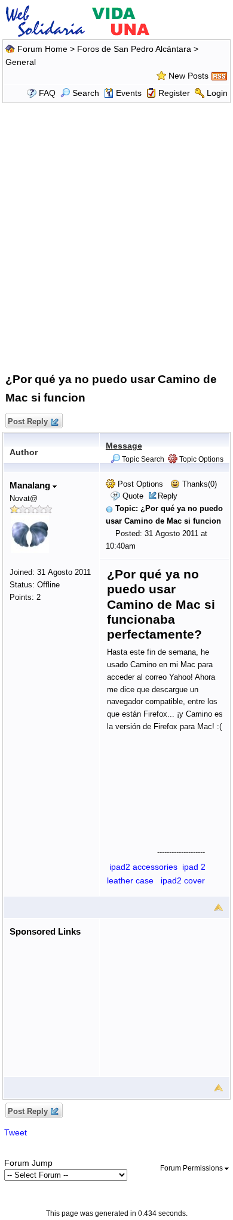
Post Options (139, 484)
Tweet (15, 1132)
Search (85, 93)
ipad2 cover (183, 880)
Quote (132, 495)
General (20, 62)
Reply (167, 495)
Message (124, 445)
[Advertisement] (116, 235)
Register (174, 93)
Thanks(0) (198, 484)
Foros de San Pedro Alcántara (134, 49)
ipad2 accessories (143, 867)
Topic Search (142, 459)
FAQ (47, 93)
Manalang (31, 485)
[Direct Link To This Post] (109, 508)
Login (217, 93)
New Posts (188, 75)
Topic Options (200, 459)
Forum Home (42, 49)
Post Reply (27, 421)
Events (129, 93)
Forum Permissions (192, 1168)
